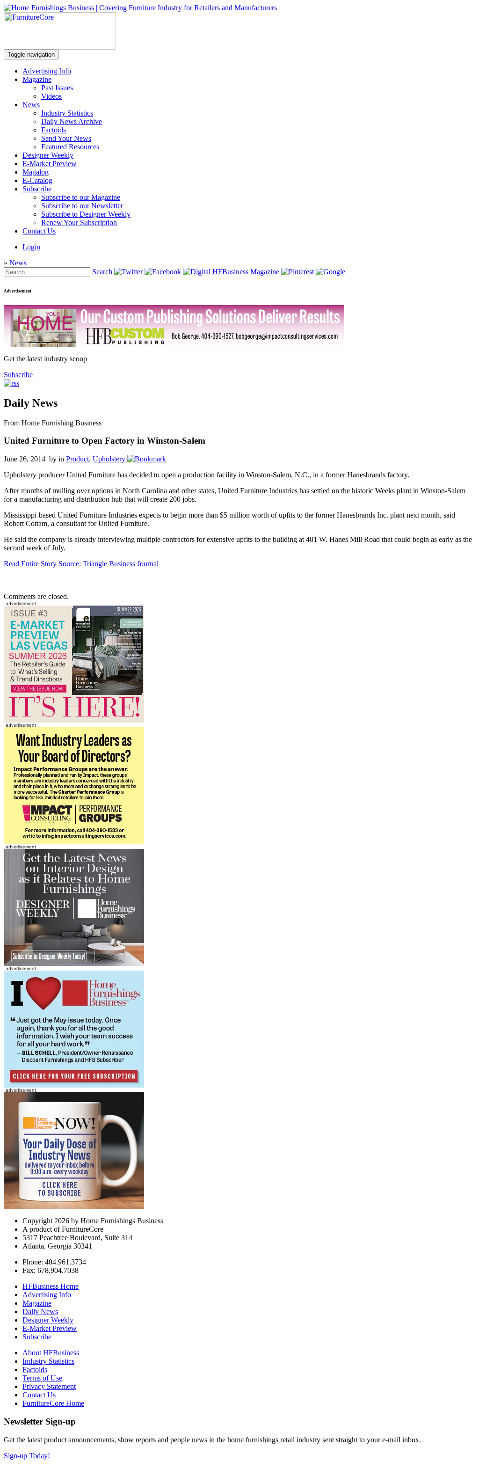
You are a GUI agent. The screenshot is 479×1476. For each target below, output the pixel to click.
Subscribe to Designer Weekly (86, 214)
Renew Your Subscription (79, 223)
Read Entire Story (30, 564)
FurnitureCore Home (53, 1403)
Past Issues (57, 88)
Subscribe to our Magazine (80, 197)
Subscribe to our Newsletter (82, 206)
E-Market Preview (49, 164)
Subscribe (36, 189)
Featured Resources (70, 147)
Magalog (35, 172)
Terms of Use (42, 1378)
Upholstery (109, 459)
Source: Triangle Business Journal (109, 564)
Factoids (53, 130)
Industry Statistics (67, 113)
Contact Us (39, 231)
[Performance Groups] (74, 842)
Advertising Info (46, 71)
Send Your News (66, 138)
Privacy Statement (49, 1386)
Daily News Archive (71, 121)
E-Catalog (37, 180)
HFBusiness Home (50, 1286)
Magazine (36, 79)
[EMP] (74, 720)
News (31, 105)
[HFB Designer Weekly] (74, 963)
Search (102, 272)
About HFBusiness (50, 1353)
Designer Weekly (47, 155)
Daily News (40, 1311)
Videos (51, 96)
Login (31, 247)
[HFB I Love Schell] (74, 1085)
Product (77, 459)
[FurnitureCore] (60, 47)
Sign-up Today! (27, 1456)
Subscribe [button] (18, 375)
